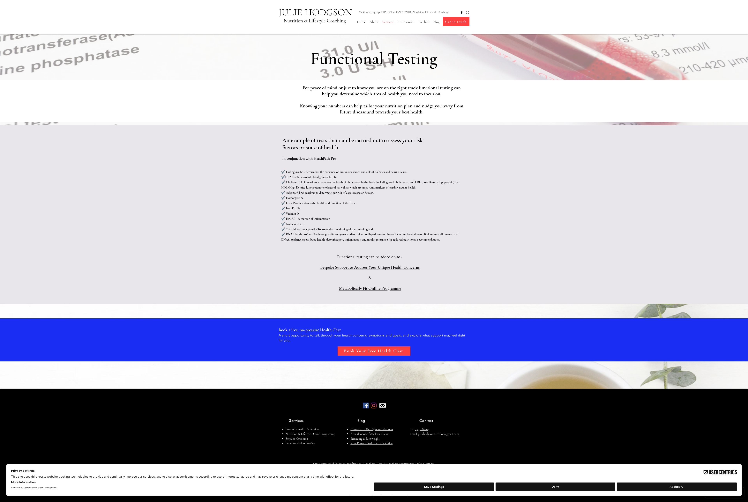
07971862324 (422, 429)
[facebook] (462, 12)
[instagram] (467, 12)
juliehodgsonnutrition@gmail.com (438, 434)
